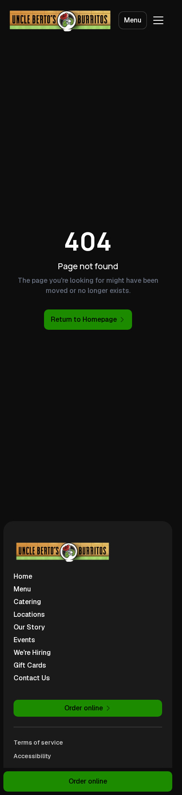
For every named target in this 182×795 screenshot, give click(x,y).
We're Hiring (32, 652)
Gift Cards (30, 665)
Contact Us (32, 678)
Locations (29, 614)
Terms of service (38, 742)
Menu (132, 20)
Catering (27, 601)
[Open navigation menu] (158, 20)
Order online (88, 781)
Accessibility (32, 756)
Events (24, 639)
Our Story (29, 627)
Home (23, 576)
